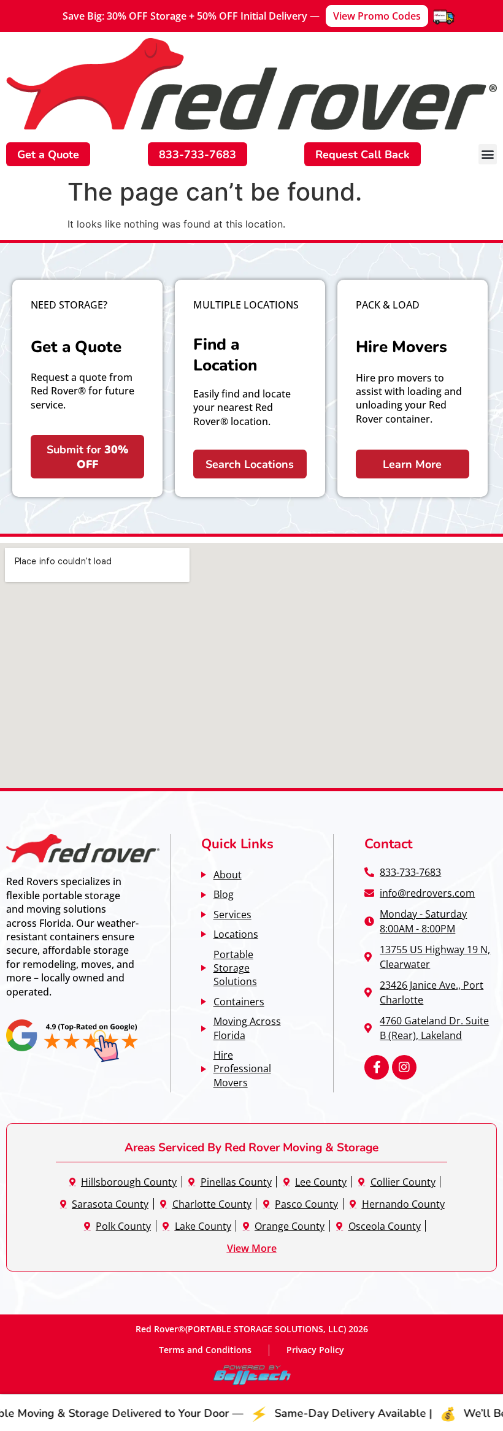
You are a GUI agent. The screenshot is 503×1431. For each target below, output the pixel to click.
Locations (235, 933)
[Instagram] (404, 1067)
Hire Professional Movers (242, 1068)
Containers (238, 1001)
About (227, 874)
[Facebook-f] (376, 1067)
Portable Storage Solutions (235, 968)
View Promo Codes (377, 16)
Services (232, 914)
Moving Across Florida (247, 1028)
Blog (223, 894)
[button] (487, 154)
